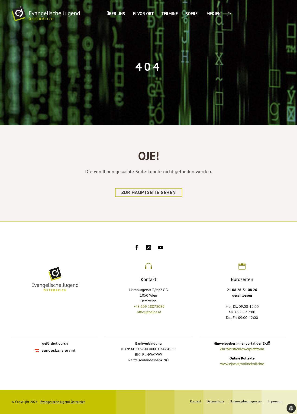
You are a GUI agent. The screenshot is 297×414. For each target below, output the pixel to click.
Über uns (116, 13)
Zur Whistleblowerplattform (242, 349)
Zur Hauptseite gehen (148, 193)
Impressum (275, 401)
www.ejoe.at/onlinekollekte (242, 364)
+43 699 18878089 (149, 307)
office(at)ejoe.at (149, 312)
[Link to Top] (288, 389)
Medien (214, 13)
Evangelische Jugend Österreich (62, 402)
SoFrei (192, 13)
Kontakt (195, 401)
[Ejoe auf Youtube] (160, 248)
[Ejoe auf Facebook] (136, 248)
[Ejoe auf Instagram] (148, 248)
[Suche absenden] (228, 13)
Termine (169, 13)
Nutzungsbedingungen (246, 401)
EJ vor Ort (143, 13)
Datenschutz (215, 401)
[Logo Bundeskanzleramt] (55, 351)
